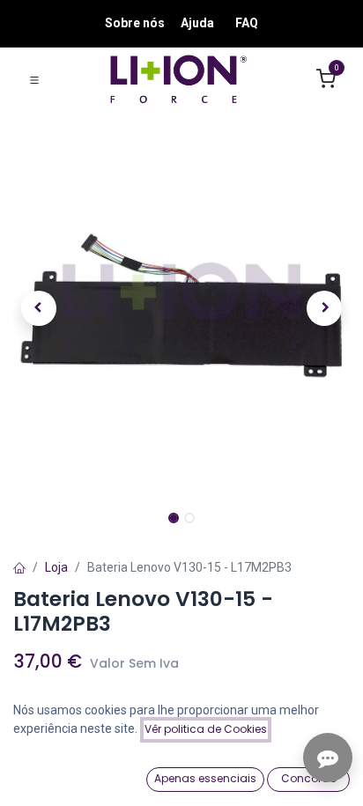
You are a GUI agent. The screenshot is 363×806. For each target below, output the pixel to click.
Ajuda (197, 23)
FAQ (246, 23)
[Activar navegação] (34, 79)
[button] (38, 308)
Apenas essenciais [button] (205, 778)
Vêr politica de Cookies (205, 728)
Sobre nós (135, 23)
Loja (56, 567)
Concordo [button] (309, 778)
